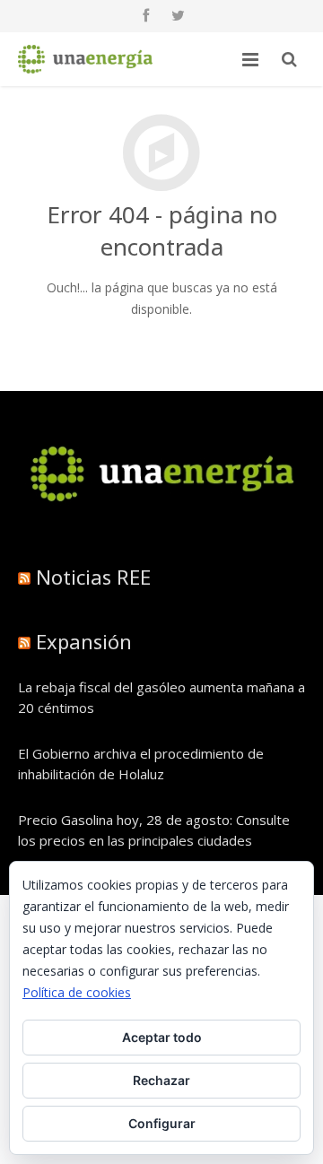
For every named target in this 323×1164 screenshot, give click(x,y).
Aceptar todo (162, 1037)
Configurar (162, 1123)
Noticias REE (93, 576)
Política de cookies (76, 992)
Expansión (84, 641)
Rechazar (161, 1080)
